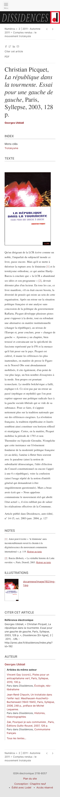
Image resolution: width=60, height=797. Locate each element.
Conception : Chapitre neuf (30, 783)
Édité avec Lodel (21, 787)
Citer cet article (14, 51)
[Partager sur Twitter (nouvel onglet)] (10, 46)
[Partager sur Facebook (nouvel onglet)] (6, 46)
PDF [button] (7, 56)
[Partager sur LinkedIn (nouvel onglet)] (14, 46)
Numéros (10, 28)
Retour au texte (34, 551)
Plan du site (30, 778)
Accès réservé (44, 787)
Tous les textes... (16, 738)
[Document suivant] (52, 29)
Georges (14, 122)
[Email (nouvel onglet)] (18, 46)
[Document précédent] (47, 29)
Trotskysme (11, 148)
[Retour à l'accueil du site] (30, 17)
